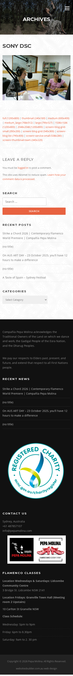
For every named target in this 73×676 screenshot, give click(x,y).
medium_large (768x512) (18, 122)
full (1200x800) (11, 118)
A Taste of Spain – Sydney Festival (24, 277)
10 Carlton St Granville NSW (21, 609)
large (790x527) (44, 122)
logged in (23, 167)
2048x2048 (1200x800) (30, 127)
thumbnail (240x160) (33, 118)
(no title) (8, 246)
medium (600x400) (58, 118)
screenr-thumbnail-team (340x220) (22, 140)
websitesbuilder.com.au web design (36, 668)
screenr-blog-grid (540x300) (38, 131)
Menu (67, 8)
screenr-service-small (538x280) (44, 135)
